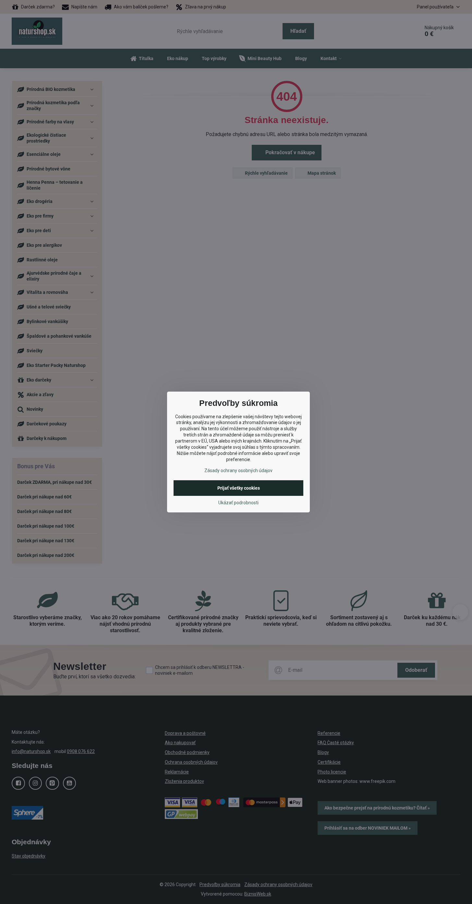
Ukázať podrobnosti (238, 502)
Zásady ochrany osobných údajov (238, 470)
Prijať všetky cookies (238, 488)
